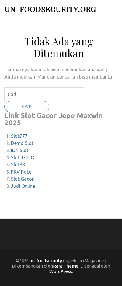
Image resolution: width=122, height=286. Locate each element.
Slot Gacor (22, 179)
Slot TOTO (22, 157)
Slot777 (19, 136)
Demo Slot (22, 143)
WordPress (60, 271)
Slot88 (18, 164)
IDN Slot (19, 150)
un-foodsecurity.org (50, 9)
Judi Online (23, 186)
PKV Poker (22, 171)
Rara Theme (65, 265)
